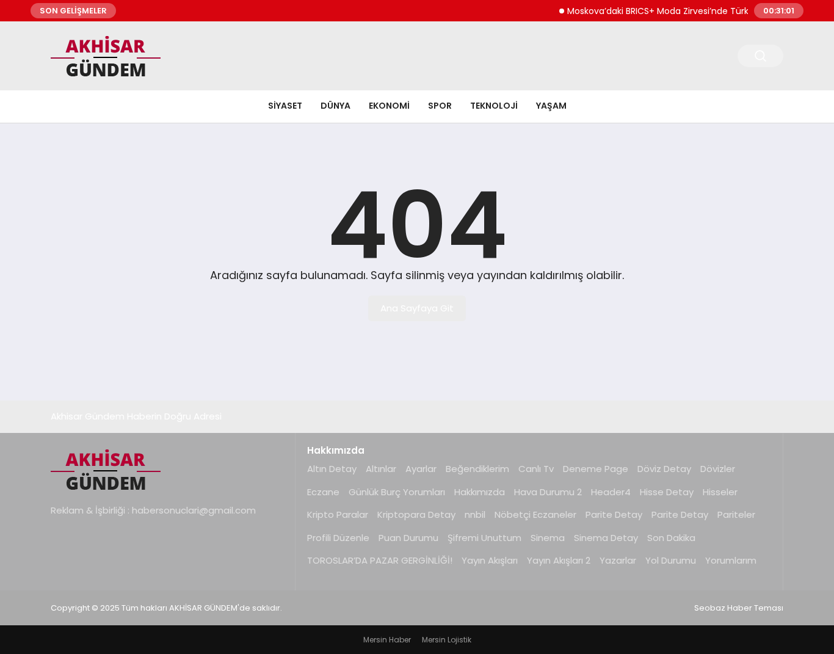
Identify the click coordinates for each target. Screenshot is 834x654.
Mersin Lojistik (446, 639)
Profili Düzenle (338, 537)
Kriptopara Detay (416, 514)
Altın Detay (332, 468)
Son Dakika (671, 537)
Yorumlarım (730, 560)
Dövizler (717, 468)
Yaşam (551, 106)
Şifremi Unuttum (484, 537)
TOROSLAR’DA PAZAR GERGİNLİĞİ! (379, 560)
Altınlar (381, 468)
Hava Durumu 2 (548, 491)
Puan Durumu (408, 537)
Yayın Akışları (490, 560)
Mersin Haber (387, 639)
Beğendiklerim (477, 468)
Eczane (323, 491)
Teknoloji (494, 106)
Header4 (611, 491)
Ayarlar (421, 468)
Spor (440, 106)
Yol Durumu (670, 560)
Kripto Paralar (337, 514)
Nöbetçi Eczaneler (535, 514)
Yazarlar (618, 560)
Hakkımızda (479, 491)
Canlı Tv (536, 468)
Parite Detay (614, 514)
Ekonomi (389, 106)
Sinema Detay (606, 537)
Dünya (335, 106)
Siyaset (285, 106)
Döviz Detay (664, 468)
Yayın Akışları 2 (558, 560)
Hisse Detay (667, 491)
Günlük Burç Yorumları (397, 491)
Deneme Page (595, 468)
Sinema (548, 537)
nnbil (475, 514)
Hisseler (720, 491)
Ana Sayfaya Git (417, 308)
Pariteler (736, 514)
